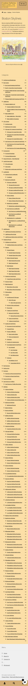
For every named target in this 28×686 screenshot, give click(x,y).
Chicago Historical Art (14, 185)
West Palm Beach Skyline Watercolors (16, 639)
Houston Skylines (9, 478)
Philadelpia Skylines (10, 560)
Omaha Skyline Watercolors (14, 552)
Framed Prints (10, 329)
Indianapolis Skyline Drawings (14, 492)
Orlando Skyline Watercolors (14, 557)
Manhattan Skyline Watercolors (14, 523)
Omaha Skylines (9, 549)
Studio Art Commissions (13, 342)
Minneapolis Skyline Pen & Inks (14, 544)
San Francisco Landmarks (13, 208)
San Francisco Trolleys (9, 381)
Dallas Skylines (9, 444)
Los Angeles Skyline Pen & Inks (14, 510)
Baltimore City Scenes (10, 127)
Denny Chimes (10, 195)
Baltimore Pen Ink (11, 405)
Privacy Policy (5, 677)
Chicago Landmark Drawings (16, 187)
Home (5, 12)
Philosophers (8, 292)
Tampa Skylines (9, 620)
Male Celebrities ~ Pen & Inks (14, 116)
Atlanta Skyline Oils (12, 394)
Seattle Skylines (9, 607)
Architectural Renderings (10, 80)
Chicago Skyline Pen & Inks (13, 439)
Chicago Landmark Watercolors (16, 193)
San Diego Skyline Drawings (14, 594)
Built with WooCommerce (17, 677)
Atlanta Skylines (9, 389)
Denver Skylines (9, 457)
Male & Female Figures (12, 258)
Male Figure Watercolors (14, 274)
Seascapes (7, 166)
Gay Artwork (12, 347)
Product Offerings (11, 331)
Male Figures (10, 266)
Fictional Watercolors (10, 156)
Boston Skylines (9, 410)
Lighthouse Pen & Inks (10, 234)
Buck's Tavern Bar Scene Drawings (13, 88)
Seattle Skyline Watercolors (14, 613)
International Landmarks (11, 174)
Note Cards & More (13, 334)
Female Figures (10, 250)
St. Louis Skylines (9, 615)
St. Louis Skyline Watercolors (14, 618)
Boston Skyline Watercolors (13, 413)
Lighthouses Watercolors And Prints (14, 237)
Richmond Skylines (9, 581)
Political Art (6, 368)
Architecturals (8, 124)
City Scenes (6, 121)
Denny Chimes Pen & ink (14, 198)
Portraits (6, 371)
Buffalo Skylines (9, 415)
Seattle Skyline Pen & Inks (13, 610)
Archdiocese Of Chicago (13, 297)
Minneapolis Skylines (10, 542)
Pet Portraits (7, 366)
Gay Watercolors (15, 355)
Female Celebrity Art (10, 104)
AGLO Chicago (12, 300)
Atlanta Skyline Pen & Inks (13, 397)
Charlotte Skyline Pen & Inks (14, 429)
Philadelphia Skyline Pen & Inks (14, 565)
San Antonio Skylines (10, 586)
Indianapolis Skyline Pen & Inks (14, 494)
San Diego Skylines (9, 592)
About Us (6, 656)
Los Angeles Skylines (10, 505)
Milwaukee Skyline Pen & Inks (14, 536)
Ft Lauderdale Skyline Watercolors (15, 476)
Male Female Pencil (13, 263)
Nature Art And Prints (14, 313)
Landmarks (6, 172)
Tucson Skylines (9, 626)
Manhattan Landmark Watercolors (17, 206)
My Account (7, 665)
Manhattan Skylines (10, 518)
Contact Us (7, 659)
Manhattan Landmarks (12, 203)
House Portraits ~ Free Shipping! (11, 158)
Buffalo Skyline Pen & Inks (13, 421)
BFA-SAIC (9, 31)
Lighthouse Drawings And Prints (13, 231)
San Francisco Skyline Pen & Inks (15, 602)
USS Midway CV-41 (13, 360)
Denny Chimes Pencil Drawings (16, 201)
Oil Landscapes (9, 164)
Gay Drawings (14, 350)
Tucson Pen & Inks (11, 628)
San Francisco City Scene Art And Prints (14, 141)
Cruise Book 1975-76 (15, 363)
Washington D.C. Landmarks (14, 218)
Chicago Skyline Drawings (13, 434)
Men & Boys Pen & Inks (12, 287)
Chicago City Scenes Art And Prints (13, 129)
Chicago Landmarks (12, 182)
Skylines (9, 12)
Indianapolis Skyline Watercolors (15, 497)
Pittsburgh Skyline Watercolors (14, 578)
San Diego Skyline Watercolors (14, 597)
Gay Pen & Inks (14, 352)
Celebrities (6, 101)
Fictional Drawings (9, 153)
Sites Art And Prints (13, 318)
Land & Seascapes (8, 161)
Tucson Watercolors (12, 631)
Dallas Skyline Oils (11, 450)
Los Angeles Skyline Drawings (14, 507)
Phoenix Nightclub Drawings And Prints (14, 99)
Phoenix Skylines (9, 570)
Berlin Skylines (8, 408)
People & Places (7, 239)
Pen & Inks (9, 308)
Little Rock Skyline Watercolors (14, 502)
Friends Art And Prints (10, 276)
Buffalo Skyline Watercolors (13, 423)
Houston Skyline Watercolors (14, 486)
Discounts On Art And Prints (14, 326)
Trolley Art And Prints (14, 321)
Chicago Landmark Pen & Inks (16, 190)
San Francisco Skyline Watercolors (15, 605)
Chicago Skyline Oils (12, 436)
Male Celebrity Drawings (13, 119)
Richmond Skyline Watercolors (14, 584)
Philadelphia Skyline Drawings (14, 563)
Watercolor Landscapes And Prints (13, 169)
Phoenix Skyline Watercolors (14, 573)
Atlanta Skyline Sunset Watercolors (15, 400)
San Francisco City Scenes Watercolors (16, 148)
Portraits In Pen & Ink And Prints (13, 373)
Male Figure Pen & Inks (14, 271)
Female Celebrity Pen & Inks (13, 107)
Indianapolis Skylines (10, 489)
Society (7, 294)
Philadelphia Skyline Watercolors (15, 568)
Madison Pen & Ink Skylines (11, 515)
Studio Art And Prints (10, 323)
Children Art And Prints (10, 242)
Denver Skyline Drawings (13, 460)
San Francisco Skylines (10, 599)
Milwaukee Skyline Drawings (14, 534)
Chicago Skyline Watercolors (14, 442)
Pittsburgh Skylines (10, 576)
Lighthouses (7, 229)
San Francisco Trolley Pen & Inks (13, 384)
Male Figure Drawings (14, 268)
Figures (7, 247)
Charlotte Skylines (9, 426)
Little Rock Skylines (10, 500)
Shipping (9, 339)
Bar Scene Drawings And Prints (12, 85)
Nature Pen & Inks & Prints (17, 316)
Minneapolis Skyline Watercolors (15, 547)
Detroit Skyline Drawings (13, 468)
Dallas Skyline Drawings (13, 447)
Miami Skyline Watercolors (13, 528)
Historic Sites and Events (13, 305)
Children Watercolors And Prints (15, 245)
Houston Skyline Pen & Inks (13, 484)
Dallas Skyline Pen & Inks (13, 452)
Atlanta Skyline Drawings (13, 392)
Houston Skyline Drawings (13, 481)
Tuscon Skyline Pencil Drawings (14, 634)
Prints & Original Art (14, 337)
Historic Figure (8, 281)
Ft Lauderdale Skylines (10, 473)
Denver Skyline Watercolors (13, 463)
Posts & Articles (7, 379)
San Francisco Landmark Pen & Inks (17, 211)
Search (14, 683)
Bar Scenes (6, 82)
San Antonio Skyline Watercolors (15, 589)
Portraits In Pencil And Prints (12, 376)
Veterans (9, 358)
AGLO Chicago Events (16, 302)
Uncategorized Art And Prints (14, 344)
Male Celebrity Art (9, 113)
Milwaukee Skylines (10, 531)
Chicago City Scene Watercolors (14, 139)
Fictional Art (7, 151)
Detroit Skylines (9, 465)
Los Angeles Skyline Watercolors (15, 513)
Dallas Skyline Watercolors (13, 455)
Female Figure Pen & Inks (15, 255)
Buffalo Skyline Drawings (13, 418)
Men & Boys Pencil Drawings (14, 289)
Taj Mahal (9, 177)
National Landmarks (10, 179)
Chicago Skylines (9, 431)
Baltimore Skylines (9, 402)
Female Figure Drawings (14, 252)
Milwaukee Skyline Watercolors (14, 539)
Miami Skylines (9, 526)
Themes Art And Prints (12, 310)
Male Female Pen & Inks (14, 260)
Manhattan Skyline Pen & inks (14, 521)
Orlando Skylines (9, 555)
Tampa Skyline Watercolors (13, 623)
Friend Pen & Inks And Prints (14, 279)
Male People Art (9, 284)
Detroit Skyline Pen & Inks (13, 471)
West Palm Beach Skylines (11, 636)
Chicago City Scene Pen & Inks (14, 132)
